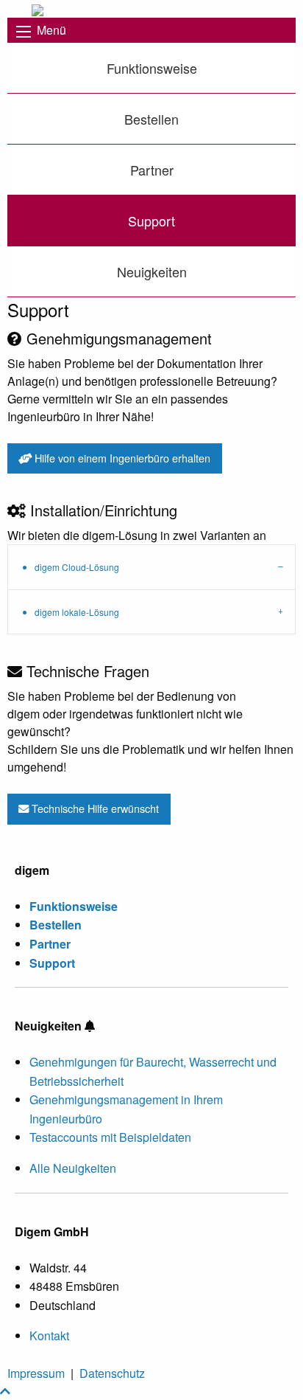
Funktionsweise (152, 67)
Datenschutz (112, 1373)
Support (151, 220)
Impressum (36, 1373)
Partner (152, 169)
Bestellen (151, 118)
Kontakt (49, 1335)
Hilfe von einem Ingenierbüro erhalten (121, 457)
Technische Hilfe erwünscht (94, 808)
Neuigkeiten (152, 271)
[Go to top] (5, 1390)
